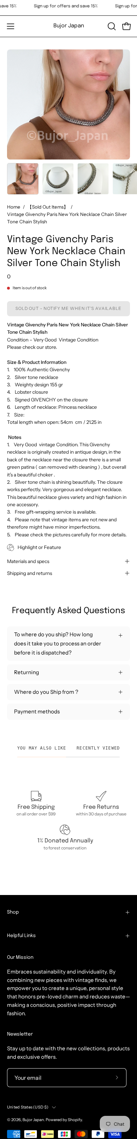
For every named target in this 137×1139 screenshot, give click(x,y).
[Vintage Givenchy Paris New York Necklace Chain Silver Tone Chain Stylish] (23, 179)
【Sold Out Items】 (47, 207)
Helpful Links (21, 935)
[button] (111, 26)
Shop (13, 912)
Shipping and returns (29, 573)
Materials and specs (28, 561)
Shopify (75, 1119)
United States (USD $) (27, 1107)
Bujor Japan (68, 26)
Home (13, 207)
